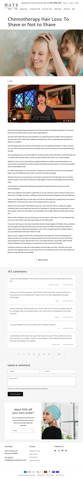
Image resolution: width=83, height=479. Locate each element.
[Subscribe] (33, 431)
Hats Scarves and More (29, 475)
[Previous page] (19, 354)
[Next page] (64, 354)
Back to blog (42, 260)
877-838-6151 (56, 3)
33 (59, 354)
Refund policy (41, 475)
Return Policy (33, 454)
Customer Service (34, 451)
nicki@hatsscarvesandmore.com (15, 460)
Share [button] (11, 81)
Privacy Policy (33, 457)
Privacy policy (50, 475)
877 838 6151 (9, 457)
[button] (10, 9)
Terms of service (60, 475)
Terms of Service (34, 460)
